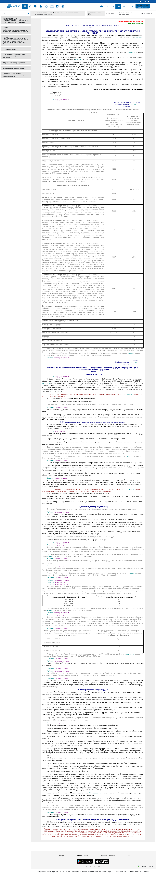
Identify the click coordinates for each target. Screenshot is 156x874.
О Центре (60, 856)
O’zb (123, 6)
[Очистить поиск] (29, 13)
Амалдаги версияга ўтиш (135, 23)
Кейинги (50, 358)
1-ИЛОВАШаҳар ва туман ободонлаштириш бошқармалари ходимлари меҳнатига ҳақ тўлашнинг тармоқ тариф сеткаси (15, 29)
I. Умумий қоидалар (9, 49)
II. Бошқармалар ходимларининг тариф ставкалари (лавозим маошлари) (14, 56)
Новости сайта (82, 856)
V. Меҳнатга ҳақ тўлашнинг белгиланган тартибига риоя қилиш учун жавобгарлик (15, 75)
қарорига (133, 104)
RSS (128, 856)
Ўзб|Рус (131, 6)
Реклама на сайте (107, 856)
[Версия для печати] (62, 6)
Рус (107, 6)
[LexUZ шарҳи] (41, 6)
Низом (78, 60)
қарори (131, 354)
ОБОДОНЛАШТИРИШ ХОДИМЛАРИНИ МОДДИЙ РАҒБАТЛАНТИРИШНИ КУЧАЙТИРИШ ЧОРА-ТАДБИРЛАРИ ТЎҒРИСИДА (16, 20)
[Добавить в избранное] (30, 6)
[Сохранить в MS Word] (57, 6)
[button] (16, 20)
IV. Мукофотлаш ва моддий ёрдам (14, 68)
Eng (112, 6)
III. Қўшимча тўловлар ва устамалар (14, 63)
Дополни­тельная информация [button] (125, 13)
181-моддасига (95, 793)
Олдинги (50, 100)
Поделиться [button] (147, 14)
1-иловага (131, 52)
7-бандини (139, 38)
